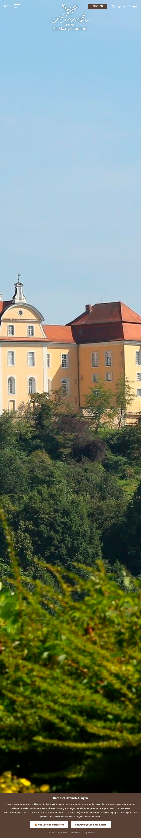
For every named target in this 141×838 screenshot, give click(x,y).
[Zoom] (70, 419)
